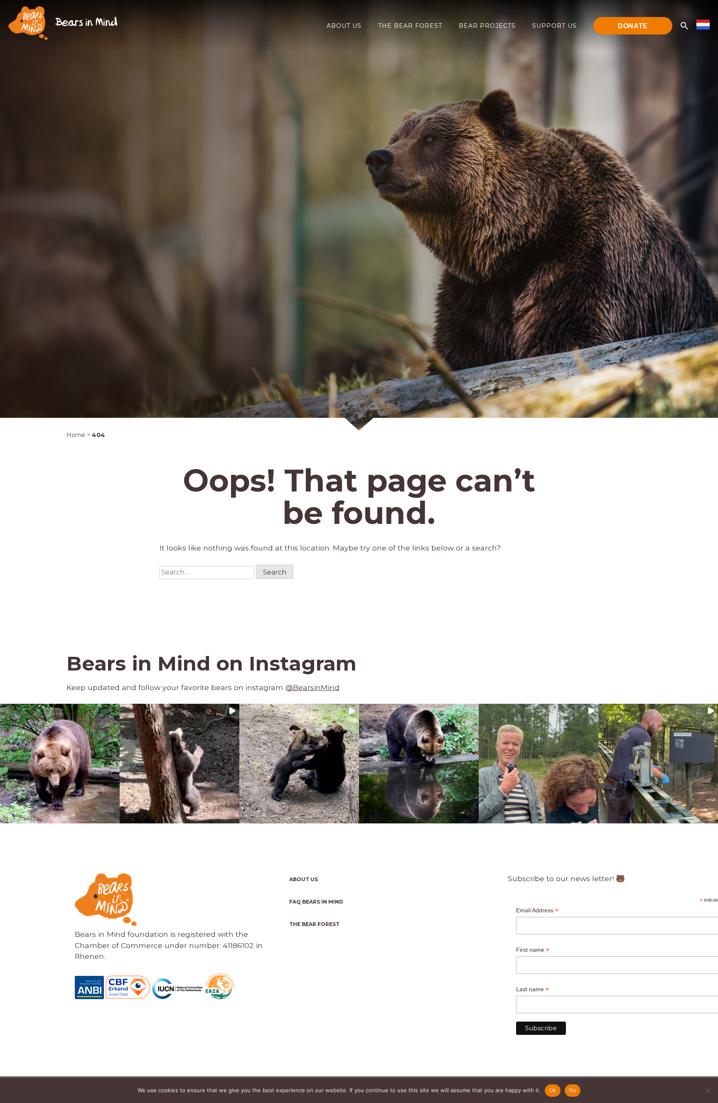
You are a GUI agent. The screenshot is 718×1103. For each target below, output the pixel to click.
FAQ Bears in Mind (316, 902)
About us (344, 25)
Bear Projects (487, 25)
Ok (552, 1090)
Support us (554, 25)
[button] (60, 763)
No (573, 1090)
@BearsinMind (312, 687)
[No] (707, 1090)
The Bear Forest (410, 25)
